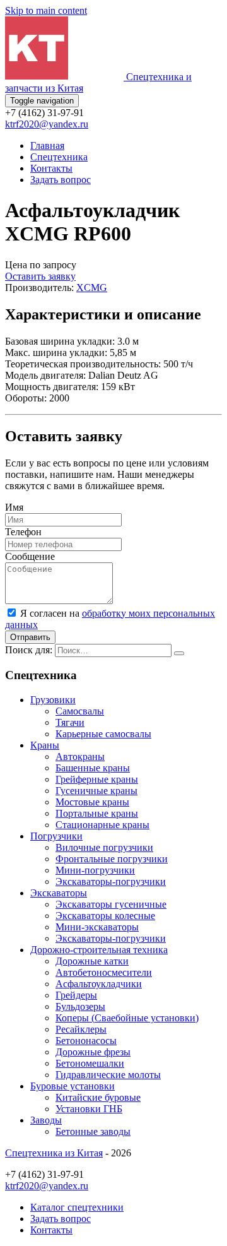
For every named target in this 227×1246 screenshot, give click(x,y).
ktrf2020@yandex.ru (46, 124)
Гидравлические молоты (108, 1074)
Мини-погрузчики (95, 870)
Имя (14, 507)
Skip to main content (46, 10)
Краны (44, 745)
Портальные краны (96, 813)
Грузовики (53, 699)
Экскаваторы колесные (105, 915)
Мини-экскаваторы (97, 927)
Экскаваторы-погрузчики (110, 881)
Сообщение (30, 556)
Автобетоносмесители (103, 972)
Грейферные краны (96, 779)
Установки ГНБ (88, 1108)
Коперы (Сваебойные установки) (127, 1017)
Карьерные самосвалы (103, 733)
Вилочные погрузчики (104, 847)
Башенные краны (92, 767)
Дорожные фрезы (93, 1052)
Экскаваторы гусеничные (110, 904)
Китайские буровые (98, 1097)
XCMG (91, 287)
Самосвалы (79, 711)
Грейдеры (76, 995)
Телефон (23, 531)
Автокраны (80, 756)
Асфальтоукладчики (98, 983)
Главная (47, 145)
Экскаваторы (58, 892)
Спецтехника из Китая (54, 1153)
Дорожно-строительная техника (99, 949)
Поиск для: (28, 649)
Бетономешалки (89, 1063)
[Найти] (179, 653)
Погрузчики (56, 836)
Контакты (51, 168)
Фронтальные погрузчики (111, 858)
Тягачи (69, 722)
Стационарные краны (102, 824)
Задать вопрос (60, 179)
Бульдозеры (80, 1006)
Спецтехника (59, 156)
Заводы (46, 1120)
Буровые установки (72, 1086)
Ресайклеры (81, 1029)
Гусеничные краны (96, 790)
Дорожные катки (92, 961)
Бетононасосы (86, 1040)
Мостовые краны (92, 802)
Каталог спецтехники (77, 1207)
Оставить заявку (40, 276)
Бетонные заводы (93, 1131)
